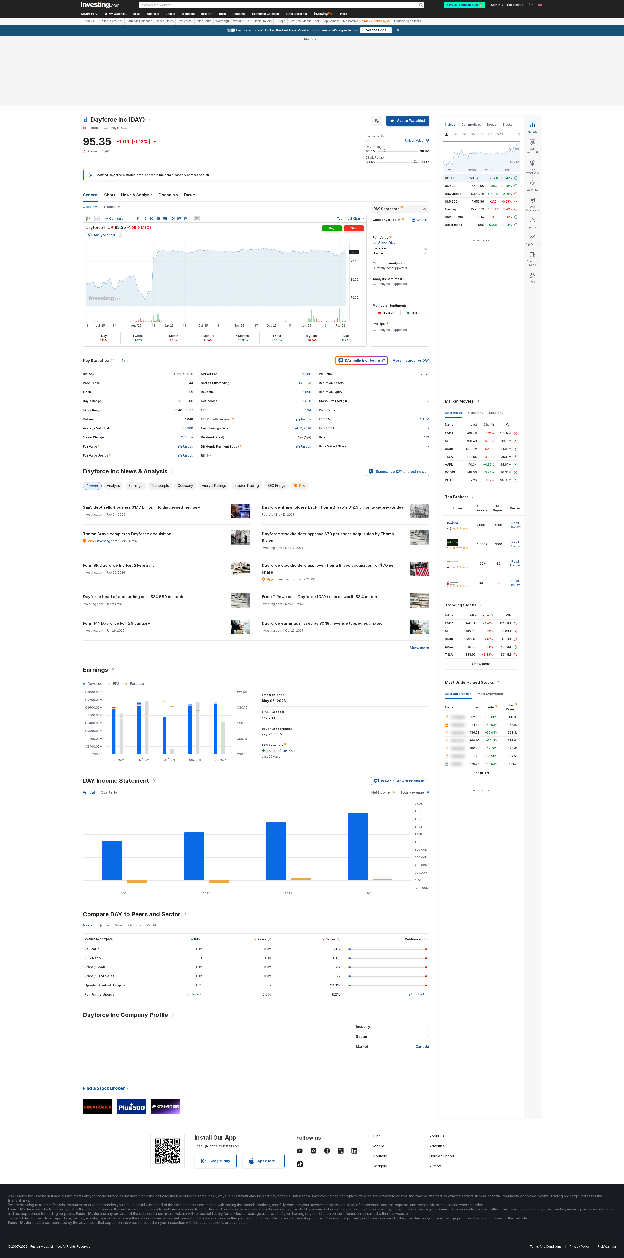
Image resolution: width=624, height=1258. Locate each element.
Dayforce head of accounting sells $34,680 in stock (133, 526)
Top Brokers (456, 426)
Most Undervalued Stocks (469, 611)
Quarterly (109, 722)
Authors (435, 1095)
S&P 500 (451, 131)
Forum (190, 124)
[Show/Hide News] (197, 148)
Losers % (496, 342)
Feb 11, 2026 (302, 358)
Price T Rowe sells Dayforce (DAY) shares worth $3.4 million (319, 526)
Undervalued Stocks (407, 21)
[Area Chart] (97, 148)
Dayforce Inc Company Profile (125, 944)
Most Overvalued (490, 623)
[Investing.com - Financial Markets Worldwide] (100, 4)
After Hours (203, 21)
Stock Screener (296, 14)
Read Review (515, 454)
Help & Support (441, 1085)
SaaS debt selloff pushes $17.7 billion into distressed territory (141, 436)
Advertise (437, 1075)
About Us (436, 1065)
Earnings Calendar (139, 21)
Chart (109, 124)
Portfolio (380, 1085)
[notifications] (531, 4)
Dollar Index (453, 154)
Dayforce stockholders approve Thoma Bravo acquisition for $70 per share (328, 498)
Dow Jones (453, 123)
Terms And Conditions (546, 1176)
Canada (422, 976)
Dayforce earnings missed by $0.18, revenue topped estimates (322, 552)
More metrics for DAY (410, 290)
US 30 (449, 107)
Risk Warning (607, 1176)
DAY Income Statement (116, 710)
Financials (168, 124)
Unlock (196, 924)
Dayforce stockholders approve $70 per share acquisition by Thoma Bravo (328, 467)
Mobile (378, 1075)
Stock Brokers (262, 21)
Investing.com (107, 470)
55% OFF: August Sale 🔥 (464, 5)
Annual (89, 722)
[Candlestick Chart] (87, 148)
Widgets (380, 1095)
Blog (377, 1065)
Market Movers (459, 330)
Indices (450, 54)
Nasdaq (450, 139)
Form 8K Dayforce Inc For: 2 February (119, 494)
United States (165, 21)
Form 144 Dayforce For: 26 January (116, 552)
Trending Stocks (460, 534)
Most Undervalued (458, 623)
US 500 (450, 115)
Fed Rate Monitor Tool (304, 21)
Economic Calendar (265, 14)
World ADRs (241, 21)
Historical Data (113, 136)
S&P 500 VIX (454, 146)
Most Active (350, 21)
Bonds (491, 54)
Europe (280, 21)
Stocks (89, 21)
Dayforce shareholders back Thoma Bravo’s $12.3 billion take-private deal (333, 436)
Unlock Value (414, 70)
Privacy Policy (580, 1176)
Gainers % (475, 342)
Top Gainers (331, 21)
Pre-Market (185, 21)
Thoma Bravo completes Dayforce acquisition (127, 463)
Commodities (471, 54)
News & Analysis (137, 124)
